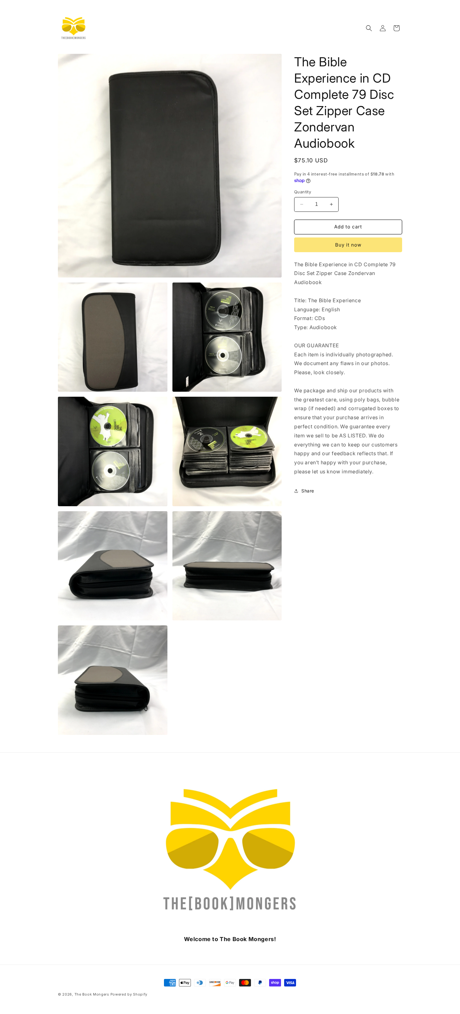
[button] (369, 28)
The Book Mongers (91, 994)
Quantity (302, 191)
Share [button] (307, 490)
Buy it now (348, 245)
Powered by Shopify (129, 994)
